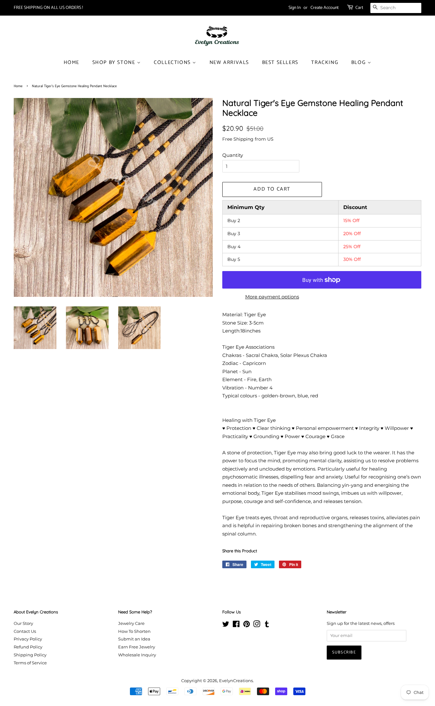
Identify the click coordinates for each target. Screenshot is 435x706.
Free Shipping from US (248, 139)
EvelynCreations (236, 680)
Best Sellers (280, 62)
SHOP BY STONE (114, 62)
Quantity (232, 155)
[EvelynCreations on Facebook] (236, 625)
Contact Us (25, 631)
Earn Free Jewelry (136, 647)
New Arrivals (229, 62)
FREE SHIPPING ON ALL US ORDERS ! (48, 7)
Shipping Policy (30, 655)
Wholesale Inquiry (137, 655)
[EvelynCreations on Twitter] (225, 625)
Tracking (324, 62)
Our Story (23, 623)
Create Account (324, 7)
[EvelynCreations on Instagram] (256, 625)
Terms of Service (30, 663)
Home (71, 62)
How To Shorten (134, 631)
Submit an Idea (134, 639)
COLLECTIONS (173, 62)
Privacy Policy (28, 639)
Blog (359, 62)
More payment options (272, 297)
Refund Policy (28, 647)
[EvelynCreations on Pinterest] (246, 625)
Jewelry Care (131, 623)
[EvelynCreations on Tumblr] (266, 625)
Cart (359, 7)
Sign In (295, 7)
